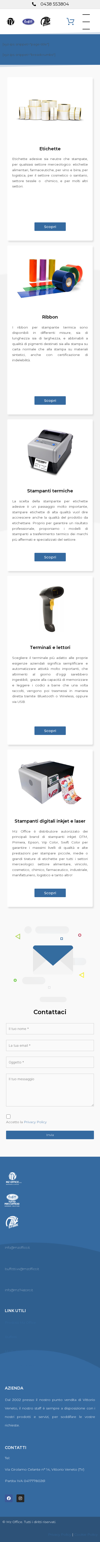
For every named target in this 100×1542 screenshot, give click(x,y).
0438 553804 (22, 1458)
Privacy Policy (35, 1122)
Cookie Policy (86, 1534)
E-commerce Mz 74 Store (27, 1366)
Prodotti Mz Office (20, 1322)
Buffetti (11, 1337)
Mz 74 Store (15, 1351)
